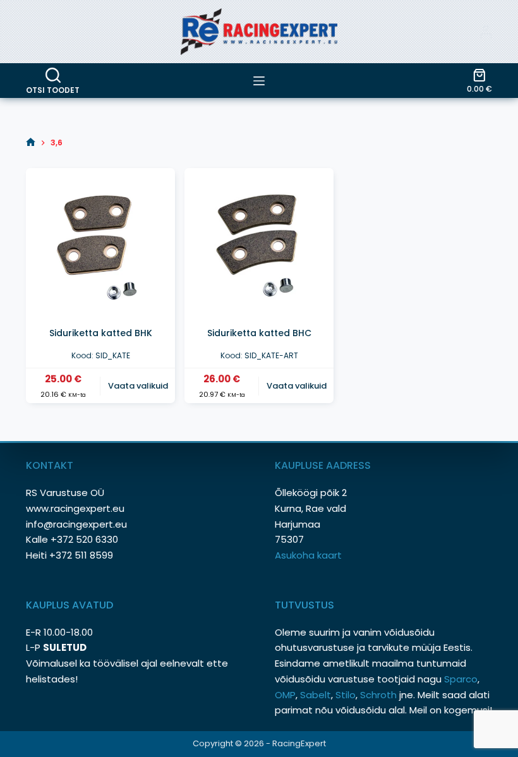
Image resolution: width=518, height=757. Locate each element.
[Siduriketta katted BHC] (259, 242)
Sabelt (315, 694)
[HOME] (30, 142)
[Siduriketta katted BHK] (100, 242)
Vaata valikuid (138, 386)
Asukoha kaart (309, 555)
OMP (285, 694)
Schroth (379, 694)
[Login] (485, 31)
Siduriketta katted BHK (100, 333)
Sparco (461, 679)
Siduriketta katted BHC (259, 333)
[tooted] (259, 81)
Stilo (345, 694)
